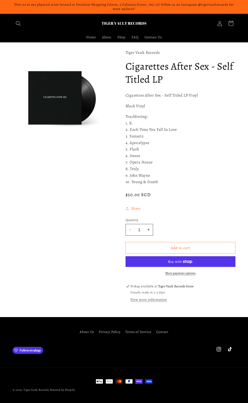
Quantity (132, 220)
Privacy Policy (110, 332)
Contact (162, 332)
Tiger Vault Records (36, 390)
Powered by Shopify (62, 390)
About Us (87, 332)
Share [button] (135, 208)
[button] (18, 23)
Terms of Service (138, 332)
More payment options (180, 273)
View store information (148, 299)
